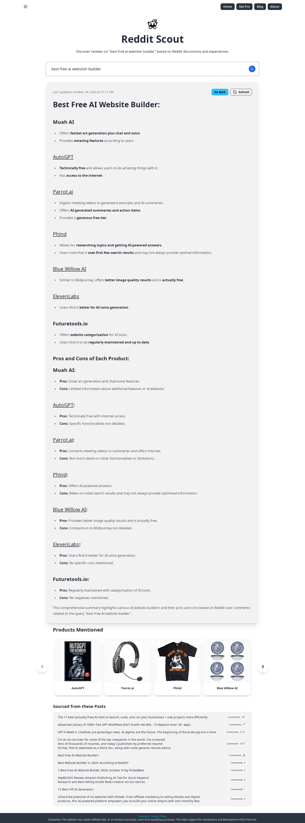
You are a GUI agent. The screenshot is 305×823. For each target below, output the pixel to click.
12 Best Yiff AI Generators (151, 789)
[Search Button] (252, 69)
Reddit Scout (152, 39)
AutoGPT (63, 156)
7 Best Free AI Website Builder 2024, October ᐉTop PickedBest (151, 770)
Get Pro (244, 7)
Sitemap (143, 816)
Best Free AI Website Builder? (151, 755)
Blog (260, 7)
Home (227, 7)
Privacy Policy (158, 816)
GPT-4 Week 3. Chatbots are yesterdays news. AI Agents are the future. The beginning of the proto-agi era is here (151, 732)
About (274, 7)
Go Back (220, 92)
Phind (60, 233)
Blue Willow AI (69, 268)
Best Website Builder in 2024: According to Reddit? (151, 763)
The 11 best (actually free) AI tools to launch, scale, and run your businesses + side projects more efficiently (151, 717)
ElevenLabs (66, 296)
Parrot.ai (63, 191)
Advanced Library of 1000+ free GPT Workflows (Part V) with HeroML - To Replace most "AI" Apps (151, 725)
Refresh (244, 92)
